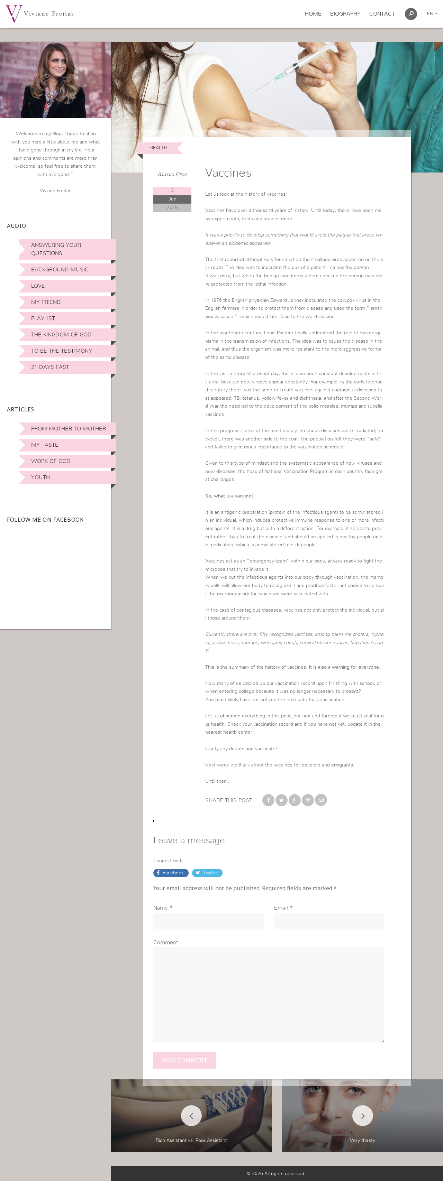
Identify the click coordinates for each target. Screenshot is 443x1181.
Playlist (43, 318)
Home (313, 14)
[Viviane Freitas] (39, 13)
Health (159, 148)
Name (160, 908)
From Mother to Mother (68, 428)
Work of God (51, 461)
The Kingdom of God (61, 334)
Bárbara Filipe (172, 174)
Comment (165, 942)
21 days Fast (50, 367)
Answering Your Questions (56, 249)
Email (281, 908)
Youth (40, 477)
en (431, 13)
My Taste (44, 445)
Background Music (60, 269)
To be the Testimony (61, 351)
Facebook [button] (173, 873)
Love (38, 286)
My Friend (46, 302)
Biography (345, 14)
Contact (382, 14)
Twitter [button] (210, 873)
